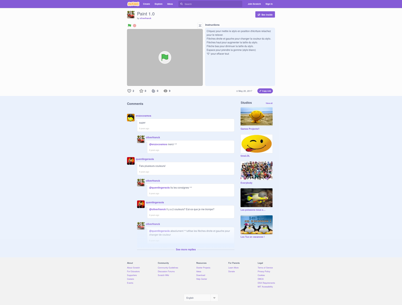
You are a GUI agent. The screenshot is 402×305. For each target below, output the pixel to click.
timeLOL (245, 155)
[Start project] (129, 25)
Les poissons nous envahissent (253, 209)
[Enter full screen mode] (200, 25)
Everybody (246, 182)
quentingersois (145, 159)
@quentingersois (159, 187)
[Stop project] (134, 25)
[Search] (181, 4)
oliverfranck (145, 18)
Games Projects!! (250, 128)
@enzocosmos (158, 144)
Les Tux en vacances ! (253, 236)
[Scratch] (133, 4)
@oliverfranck (157, 209)
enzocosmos (143, 115)
